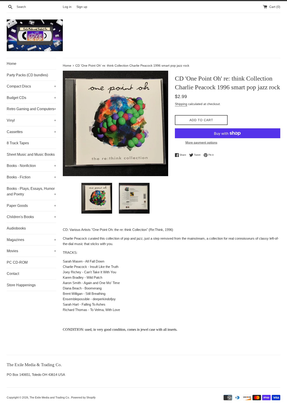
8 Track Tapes (18, 143)
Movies (31, 251)
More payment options (201, 142)
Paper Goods (31, 206)
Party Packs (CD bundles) (27, 75)
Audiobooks (16, 228)
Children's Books (31, 217)
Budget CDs (31, 98)
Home (11, 64)
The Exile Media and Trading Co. (50, 397)
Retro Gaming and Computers (31, 109)
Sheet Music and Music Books (31, 154)
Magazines (31, 240)
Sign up (81, 7)
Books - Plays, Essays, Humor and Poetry (31, 191)
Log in (67, 7)
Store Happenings (21, 285)
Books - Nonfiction (31, 166)
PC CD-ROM (17, 262)
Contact (13, 274)
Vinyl (31, 120)
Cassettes (31, 132)
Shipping (181, 104)
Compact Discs (31, 86)
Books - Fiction (31, 177)
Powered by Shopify (83, 397)
